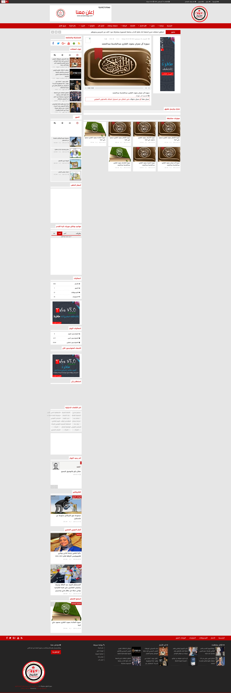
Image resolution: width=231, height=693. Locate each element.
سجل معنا (145, 99)
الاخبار (213, 638)
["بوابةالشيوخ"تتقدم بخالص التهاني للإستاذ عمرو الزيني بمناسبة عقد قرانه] (220, 655)
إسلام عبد (76, 418)
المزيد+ (82, 26)
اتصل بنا (55, 652)
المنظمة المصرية (66, 424)
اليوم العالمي (56, 421)
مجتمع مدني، (76, 412)
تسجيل (200, 1)
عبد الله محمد (75, 466)
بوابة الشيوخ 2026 (33, 686)
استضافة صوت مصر (41, 688)
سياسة (161, 26)
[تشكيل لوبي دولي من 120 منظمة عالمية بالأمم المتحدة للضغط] (220, 665)
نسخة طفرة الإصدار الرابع (21, 686)
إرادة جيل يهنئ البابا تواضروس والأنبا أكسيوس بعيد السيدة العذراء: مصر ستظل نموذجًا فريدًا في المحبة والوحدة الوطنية (121, 32)
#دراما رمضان (76, 421)
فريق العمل (62, 26)
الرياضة (124, 26)
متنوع (153, 26)
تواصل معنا (100, 657)
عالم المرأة (72, 26)
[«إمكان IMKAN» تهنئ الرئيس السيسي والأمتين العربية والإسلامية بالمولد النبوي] (136, 655)
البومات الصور (181, 638)
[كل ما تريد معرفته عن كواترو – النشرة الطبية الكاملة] (193, 665)
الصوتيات (192, 638)
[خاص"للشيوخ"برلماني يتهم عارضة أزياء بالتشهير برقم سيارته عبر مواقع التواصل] (193, 655)
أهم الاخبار (142, 26)
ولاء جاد (76, 424)
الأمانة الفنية (66, 412)
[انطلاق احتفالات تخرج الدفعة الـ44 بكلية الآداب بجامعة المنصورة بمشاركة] (136, 665)
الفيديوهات (203, 638)
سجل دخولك (134, 99)
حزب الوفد (66, 418)
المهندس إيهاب (66, 421)
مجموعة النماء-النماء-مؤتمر (56, 415)
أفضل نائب (101, 26)
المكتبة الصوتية (99, 654)
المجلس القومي (56, 418)
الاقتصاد (132, 26)
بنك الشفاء (66, 415)
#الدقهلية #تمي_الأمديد (56, 412)
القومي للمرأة (55, 424)
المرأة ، (56, 427)
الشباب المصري (56, 430)
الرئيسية (215, 1)
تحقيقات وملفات (112, 26)
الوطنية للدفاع (66, 427)
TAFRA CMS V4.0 (25, 688)
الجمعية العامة (76, 415)
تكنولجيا (92, 26)
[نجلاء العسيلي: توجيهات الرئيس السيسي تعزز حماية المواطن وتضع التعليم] (163, 655)
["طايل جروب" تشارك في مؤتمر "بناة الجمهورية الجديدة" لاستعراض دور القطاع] (163, 665)
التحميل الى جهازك (142, 95)
